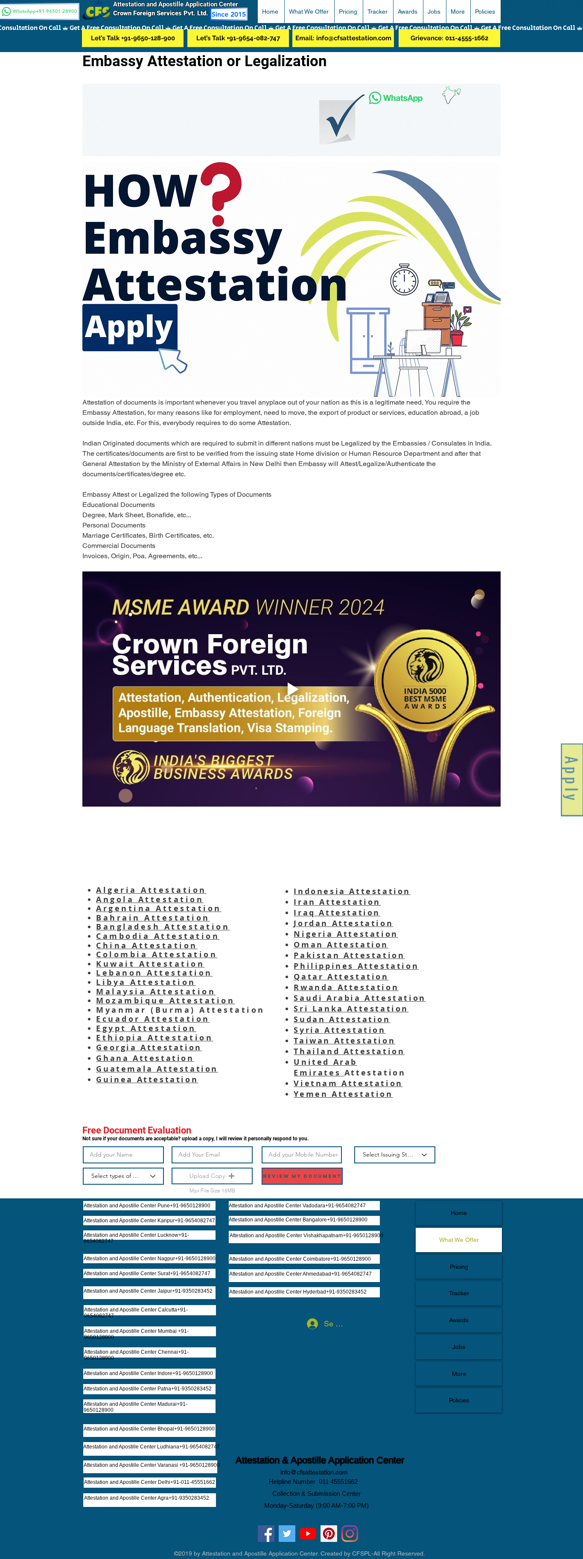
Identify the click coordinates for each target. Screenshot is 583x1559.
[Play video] (291, 689)
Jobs (458, 1346)
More (459, 1373)
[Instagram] (349, 1533)
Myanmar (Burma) (147, 1010)
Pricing (459, 1266)
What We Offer (459, 1239)
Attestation (234, 1010)
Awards (459, 1320)
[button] (309, 11)
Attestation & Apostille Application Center (320, 1460)
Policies (459, 1400)
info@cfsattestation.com (314, 1472)
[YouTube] (308, 1533)
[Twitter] (287, 1533)
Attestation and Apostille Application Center (179, 4)
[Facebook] (266, 1533)
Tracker (459, 1293)
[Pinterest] (329, 1533)
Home (459, 1212)
